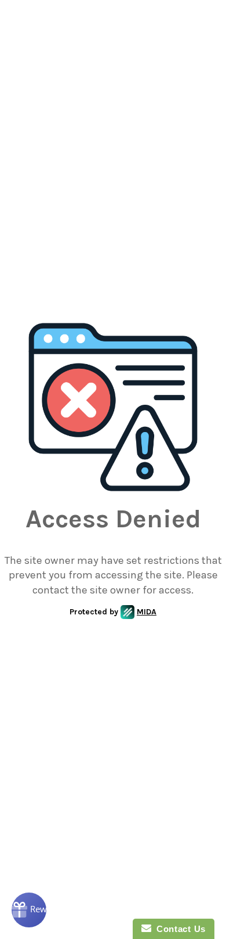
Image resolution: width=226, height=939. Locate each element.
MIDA (146, 612)
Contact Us (178, 929)
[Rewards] (29, 910)
